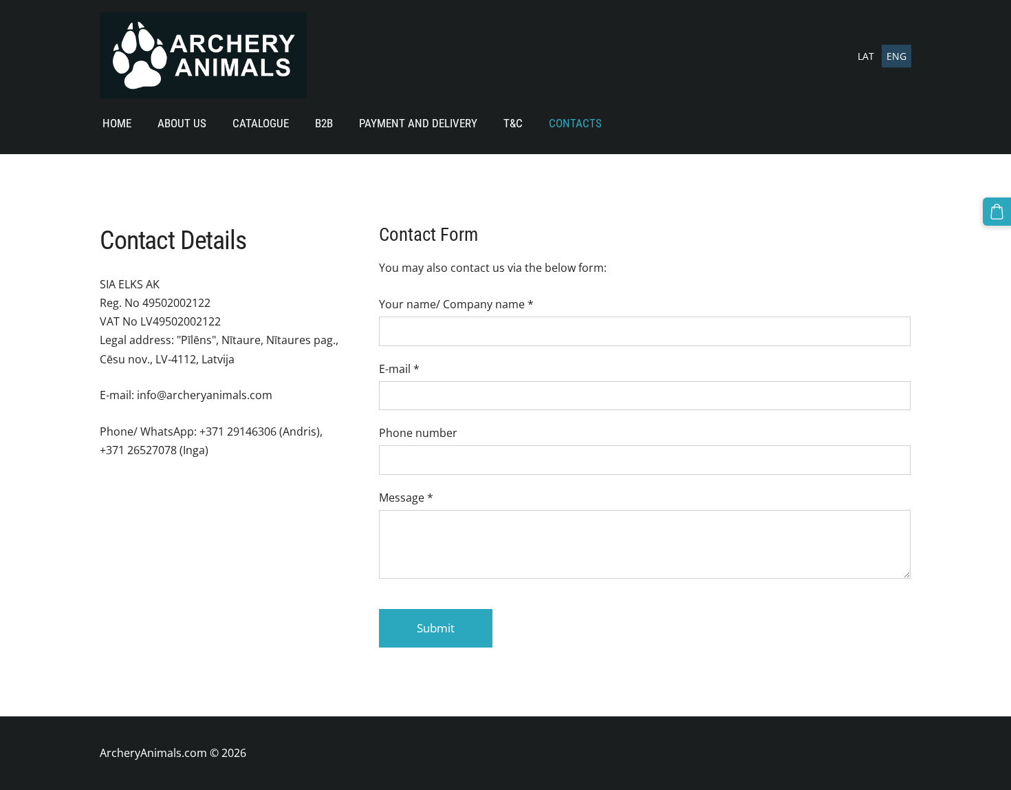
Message (406, 497)
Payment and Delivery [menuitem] (418, 123)
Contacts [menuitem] (575, 123)
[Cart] (997, 212)
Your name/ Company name (456, 304)
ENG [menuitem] (896, 56)
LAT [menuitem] (866, 56)
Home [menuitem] (116, 123)
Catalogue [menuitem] (260, 123)
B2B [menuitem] (324, 123)
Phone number (418, 432)
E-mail (399, 368)
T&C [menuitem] (513, 123)
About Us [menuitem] (181, 123)
